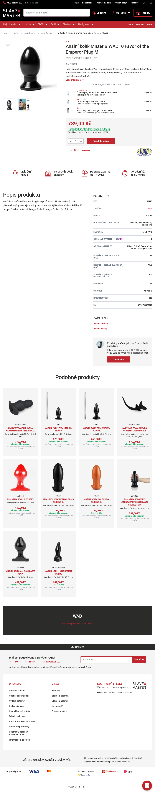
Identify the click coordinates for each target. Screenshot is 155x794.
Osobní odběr (121, 3)
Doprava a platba (104, 3)
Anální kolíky (46, 33)
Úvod (5, 33)
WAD (68, 41)
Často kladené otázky (19, 711)
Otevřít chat (118, 359)
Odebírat (139, 659)
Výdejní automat (17, 701)
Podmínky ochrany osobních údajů (18, 733)
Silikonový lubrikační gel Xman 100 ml (94, 110)
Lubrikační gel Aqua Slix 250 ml (91, 101)
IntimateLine (82, 90)
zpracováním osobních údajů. (78, 667)
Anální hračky (30, 33)
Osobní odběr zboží (19, 696)
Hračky (27, 24)
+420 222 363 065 (14, 3)
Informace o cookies (19, 740)
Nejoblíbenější (10, 24)
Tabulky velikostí (17, 716)
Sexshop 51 (57, 706)
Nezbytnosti (84, 24)
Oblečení (67, 24)
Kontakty (134, 3)
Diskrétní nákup (16, 706)
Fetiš (53, 24)
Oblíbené (100, 12)
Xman (79, 108)
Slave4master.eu (60, 701)
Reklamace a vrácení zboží (22, 721)
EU (151, 3)
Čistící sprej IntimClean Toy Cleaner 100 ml (97, 92)
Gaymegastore (59, 711)
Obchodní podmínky (19, 726)
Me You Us (81, 99)
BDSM (41, 24)
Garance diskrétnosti (83, 3)
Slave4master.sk (60, 696)
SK (144, 3)
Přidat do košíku (101, 141)
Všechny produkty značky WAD (77, 623)
